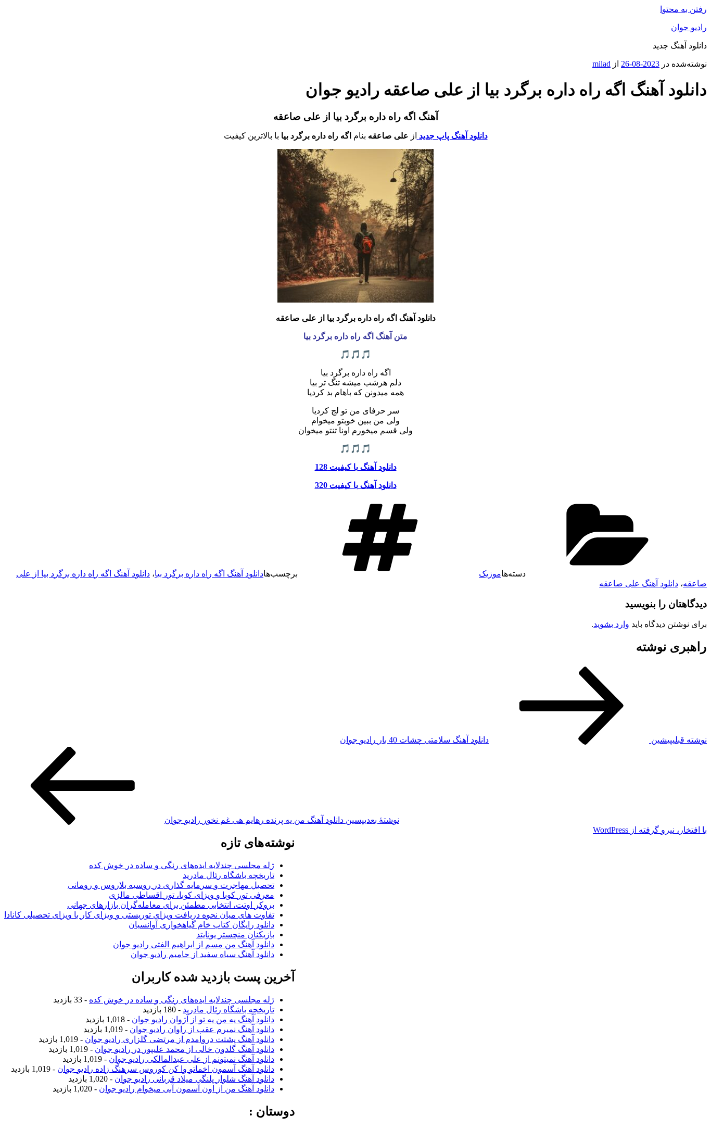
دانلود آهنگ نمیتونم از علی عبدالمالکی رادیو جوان (191, 1059)
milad (601, 63)
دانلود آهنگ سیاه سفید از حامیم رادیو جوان (202, 954)
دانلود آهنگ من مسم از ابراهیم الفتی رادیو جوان (193, 944)
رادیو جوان (689, 27)
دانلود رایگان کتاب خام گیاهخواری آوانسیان (201, 924)
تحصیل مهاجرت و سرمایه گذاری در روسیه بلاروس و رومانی (171, 885)
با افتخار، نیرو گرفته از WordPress (650, 829)
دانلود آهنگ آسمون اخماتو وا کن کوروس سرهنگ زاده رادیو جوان (165, 1068)
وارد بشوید (611, 624)
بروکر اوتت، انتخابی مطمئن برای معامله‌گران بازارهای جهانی (170, 904)
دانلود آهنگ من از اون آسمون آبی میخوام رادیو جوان (186, 1088)
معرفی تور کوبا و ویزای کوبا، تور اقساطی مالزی (191, 894)
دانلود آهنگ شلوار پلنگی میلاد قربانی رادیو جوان (194, 1078)
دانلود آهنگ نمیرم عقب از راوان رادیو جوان (202, 1029)
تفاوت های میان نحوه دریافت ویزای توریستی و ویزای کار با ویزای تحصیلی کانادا (139, 914)
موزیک (490, 573)
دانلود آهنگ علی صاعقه (638, 583)
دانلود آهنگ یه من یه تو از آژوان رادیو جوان (203, 1019)
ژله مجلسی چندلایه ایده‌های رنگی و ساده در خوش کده (181, 865)
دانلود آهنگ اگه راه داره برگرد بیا (209, 573)
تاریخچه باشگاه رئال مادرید (228, 875)
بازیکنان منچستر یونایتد (235, 934)
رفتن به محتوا (683, 9)
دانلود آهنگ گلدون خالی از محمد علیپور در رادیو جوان (184, 1049)
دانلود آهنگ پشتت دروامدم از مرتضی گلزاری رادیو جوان (179, 1039)
